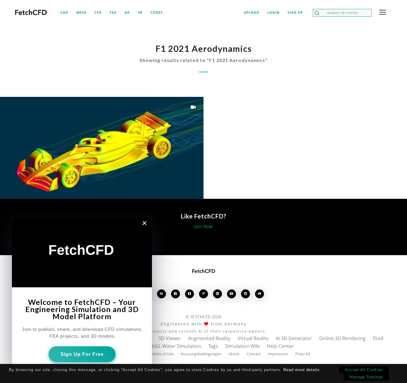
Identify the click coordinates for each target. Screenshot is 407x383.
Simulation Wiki (242, 346)
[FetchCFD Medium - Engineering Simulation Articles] (161, 293)
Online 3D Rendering (342, 338)
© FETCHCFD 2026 (203, 317)
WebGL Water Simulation (173, 346)
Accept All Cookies (364, 370)
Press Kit (302, 353)
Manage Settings (366, 377)
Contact (254, 353)
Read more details (301, 370)
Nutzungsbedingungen (201, 353)
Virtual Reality (252, 338)
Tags (213, 346)
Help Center (280, 346)
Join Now (203, 226)
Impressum (278, 353)
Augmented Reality (209, 338)
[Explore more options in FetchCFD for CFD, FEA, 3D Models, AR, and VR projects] (381, 12)
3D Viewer (169, 338)
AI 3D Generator (294, 338)
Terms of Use (161, 353)
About (234, 353)
